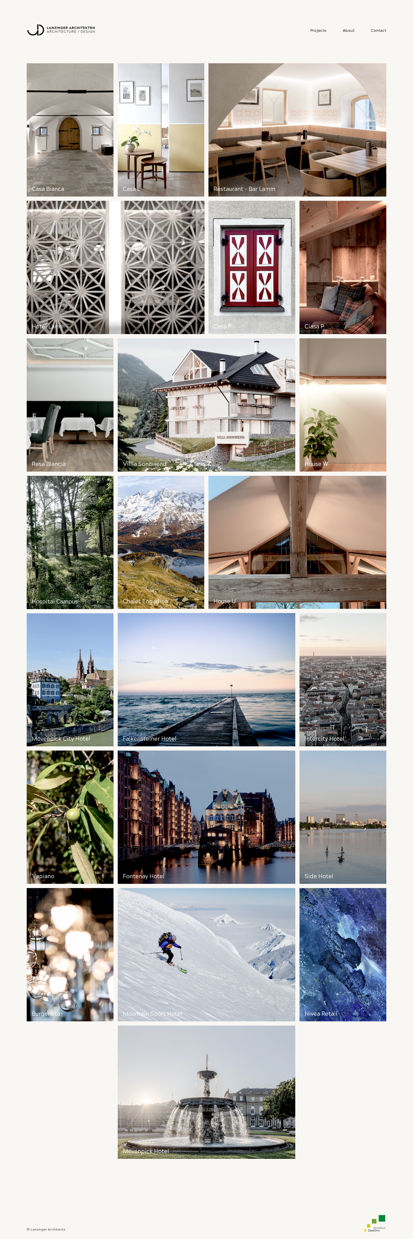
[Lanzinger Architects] (62, 30)
